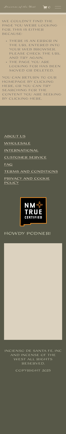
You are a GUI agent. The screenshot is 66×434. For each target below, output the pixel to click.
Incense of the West (20, 7)
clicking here (25, 98)
